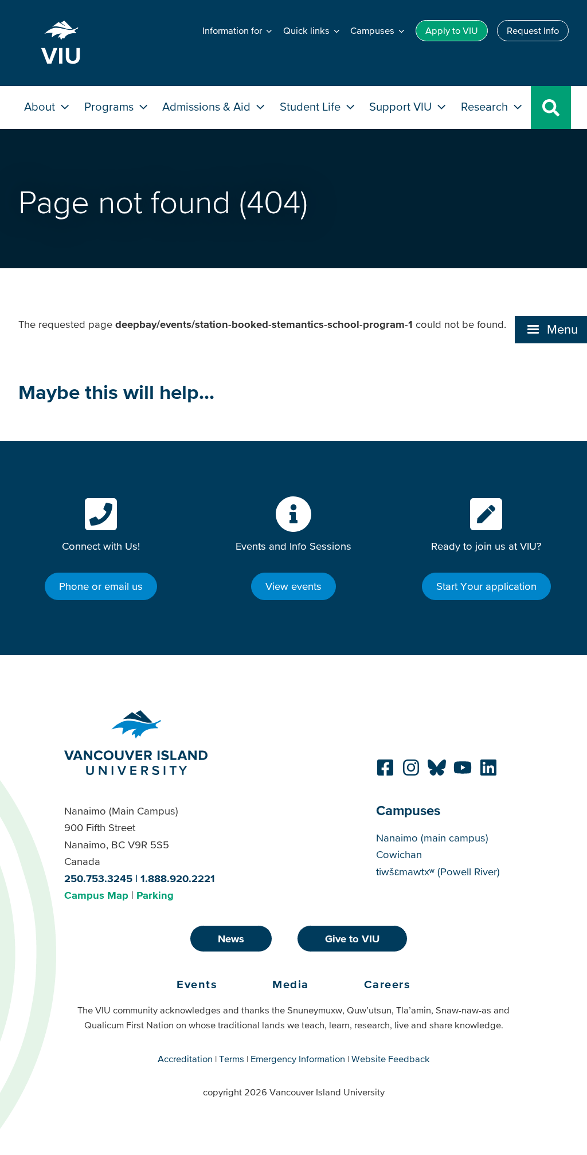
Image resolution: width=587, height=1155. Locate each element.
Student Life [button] (311, 106)
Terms (231, 1059)
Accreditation (185, 1059)
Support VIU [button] (402, 106)
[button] (551, 329)
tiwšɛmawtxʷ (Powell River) (438, 872)
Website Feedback (390, 1059)
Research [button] (486, 106)
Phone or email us (101, 586)
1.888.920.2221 (177, 878)
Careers (387, 984)
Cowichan (399, 854)
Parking (155, 895)
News (231, 939)
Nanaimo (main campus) (432, 838)
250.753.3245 (98, 878)
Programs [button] (110, 106)
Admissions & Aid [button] (207, 106)
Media (290, 984)
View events (293, 586)
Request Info (533, 30)
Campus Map (96, 895)
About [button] (41, 106)
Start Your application (486, 586)
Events (197, 984)
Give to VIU (352, 939)
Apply (451, 30)
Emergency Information (298, 1059)
